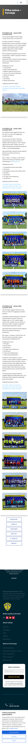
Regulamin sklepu (7, 660)
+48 (14, 706)
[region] (14, 727)
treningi (14, 529)
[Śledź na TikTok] (13, 617)
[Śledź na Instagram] (7, 617)
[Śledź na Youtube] (10, 617)
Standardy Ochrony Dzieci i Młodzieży (12, 651)
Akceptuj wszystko (14, 732)
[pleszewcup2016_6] (14, 509)
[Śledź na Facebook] (4, 617)
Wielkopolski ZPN (15, 161)
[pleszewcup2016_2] (14, 429)
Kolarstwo (5, 636)
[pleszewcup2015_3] (14, 248)
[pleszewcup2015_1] (14, 208)
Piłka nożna (6, 627)
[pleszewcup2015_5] (14, 268)
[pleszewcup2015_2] (14, 228)
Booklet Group (17, 88)
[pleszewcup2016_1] (14, 409)
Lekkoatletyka (6, 630)
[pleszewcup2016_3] (14, 449)
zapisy (14, 534)
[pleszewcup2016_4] (14, 469)
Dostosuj (14, 736)
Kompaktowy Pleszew (7, 88)
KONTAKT (14, 578)
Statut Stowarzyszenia (8, 648)
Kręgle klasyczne (7, 639)
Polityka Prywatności (8, 657)
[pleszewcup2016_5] (14, 489)
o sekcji (14, 538)
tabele (14, 524)
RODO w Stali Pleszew (8, 654)
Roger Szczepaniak (16, 188)
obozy (14, 543)
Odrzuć (14, 740)
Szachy (4, 633)
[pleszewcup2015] (14, 288)
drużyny (14, 519)
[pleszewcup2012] (15, 111)
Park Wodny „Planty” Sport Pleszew (11, 86)
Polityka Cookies (13, 728)
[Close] (26, 711)
